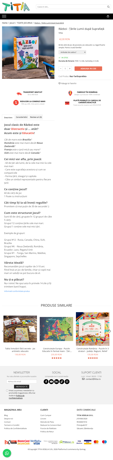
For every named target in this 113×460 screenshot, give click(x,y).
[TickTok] (61, 381)
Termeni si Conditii (11, 425)
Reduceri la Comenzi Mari (50, 425)
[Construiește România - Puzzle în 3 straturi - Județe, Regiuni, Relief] (92, 329)
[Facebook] (46, 381)
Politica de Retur (47, 431)
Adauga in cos (88, 68)
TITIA (61, 33)
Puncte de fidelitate (48, 428)
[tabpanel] (28, 52)
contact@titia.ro (93, 379)
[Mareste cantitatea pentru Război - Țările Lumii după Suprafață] (70, 68)
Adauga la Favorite (68, 83)
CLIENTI (44, 409)
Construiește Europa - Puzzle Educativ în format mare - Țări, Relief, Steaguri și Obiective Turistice (56, 349)
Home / (5, 23)
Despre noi (8, 418)
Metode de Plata (47, 422)
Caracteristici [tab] (21, 117)
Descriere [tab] (8, 117)
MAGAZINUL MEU (13, 409)
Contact (7, 422)
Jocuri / (13, 23)
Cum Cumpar (45, 415)
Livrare (43, 418)
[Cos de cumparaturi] (108, 16)
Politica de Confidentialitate (16, 396)
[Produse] (4, 17)
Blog (6, 415)
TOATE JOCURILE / (25, 23)
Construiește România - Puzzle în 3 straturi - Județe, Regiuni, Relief (93, 349)
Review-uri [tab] (36, 117)
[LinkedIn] (56, 381)
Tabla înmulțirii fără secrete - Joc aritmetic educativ (20, 349)
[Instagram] (67, 381)
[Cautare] (108, 6)
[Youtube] (51, 381)
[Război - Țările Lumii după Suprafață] (28, 52)
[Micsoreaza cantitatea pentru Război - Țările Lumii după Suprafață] (61, 68)
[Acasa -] (16, 6)
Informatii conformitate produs (17, 291)
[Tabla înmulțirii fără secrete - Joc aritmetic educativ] (20, 329)
